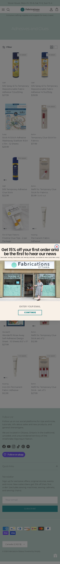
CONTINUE (30, 312)
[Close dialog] (57, 246)
